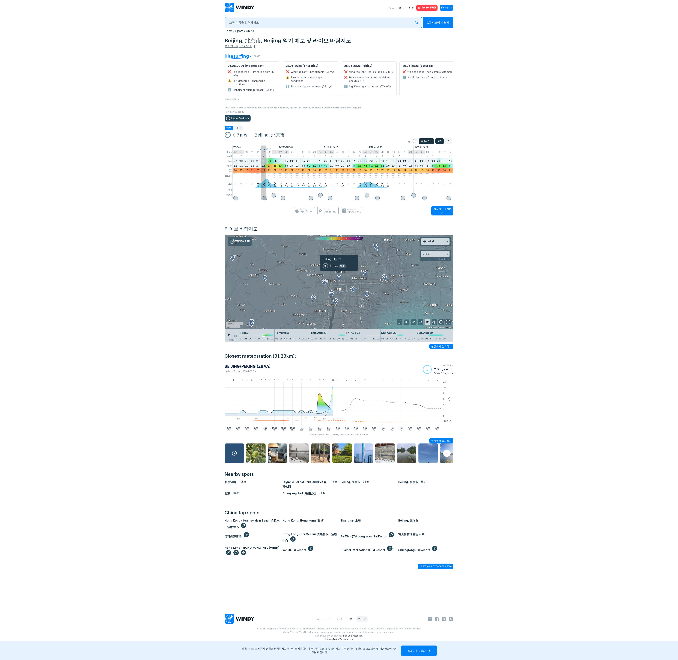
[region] (339, 281)
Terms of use (346, 639)
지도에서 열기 (440, 22)
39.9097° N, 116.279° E (238, 46)
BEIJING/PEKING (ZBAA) (248, 366)
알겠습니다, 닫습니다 (419, 650)
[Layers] (399, 322)
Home (229, 31)
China (250, 31)
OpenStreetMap (435, 327)
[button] (255, 46)
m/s (243, 134)
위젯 (411, 7)
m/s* (229, 165)
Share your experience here (436, 566)
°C (230, 170)
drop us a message (352, 636)
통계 (238, 128)
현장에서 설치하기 (442, 211)
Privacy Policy (332, 639)
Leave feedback (240, 118)
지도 (391, 7)
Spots (239, 31)
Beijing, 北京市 (269, 134)
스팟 (401, 7)
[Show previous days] (235, 336)
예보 (228, 128)
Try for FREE (428, 8)
